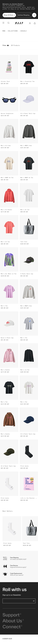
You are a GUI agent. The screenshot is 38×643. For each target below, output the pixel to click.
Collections (13, 31)
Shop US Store (8, 15)
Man (4, 31)
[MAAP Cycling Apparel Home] (19, 23)
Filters (4, 45)
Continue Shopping (23, 15)
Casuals (23, 31)
